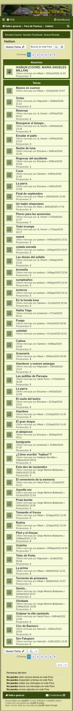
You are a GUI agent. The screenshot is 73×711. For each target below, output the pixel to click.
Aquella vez (24, 489)
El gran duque (25, 421)
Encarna (41, 151)
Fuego (20, 320)
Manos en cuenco (28, 87)
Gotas (20, 98)
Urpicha (21, 545)
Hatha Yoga (24, 310)
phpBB (24, 700)
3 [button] (37, 54)
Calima (20, 340)
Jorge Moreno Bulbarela (50, 470)
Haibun (9, 41)
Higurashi (42, 101)
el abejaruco (24, 431)
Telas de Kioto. (26, 555)
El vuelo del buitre (28, 398)
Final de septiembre (29, 193)
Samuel (41, 174)
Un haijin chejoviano (30, 203)
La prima (22, 568)
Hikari (40, 73)
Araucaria (22, 353)
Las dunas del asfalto (30, 257)
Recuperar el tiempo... (31, 123)
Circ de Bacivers (27, 626)
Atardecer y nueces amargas (35, 363)
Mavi (39, 206)
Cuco (19, 171)
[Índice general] (36, 10)
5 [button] (46, 54)
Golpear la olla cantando (32, 613)
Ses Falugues (25, 638)
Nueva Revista (51, 34)
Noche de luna (25, 148)
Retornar (22, 110)
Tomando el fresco (28, 512)
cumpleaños (24, 279)
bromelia (22, 269)
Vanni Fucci (43, 379)
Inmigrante (23, 442)
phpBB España (37, 703)
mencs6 (41, 629)
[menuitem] (10, 19)
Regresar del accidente (31, 158)
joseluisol (42, 313)
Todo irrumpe (25, 226)
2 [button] (33, 54)
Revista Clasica (13, 34)
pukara (41, 239)
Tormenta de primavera (31, 578)
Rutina (20, 522)
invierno (21, 290)
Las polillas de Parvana (31, 376)
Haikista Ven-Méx (46, 457)
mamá (20, 236)
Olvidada (22, 601)
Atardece (22, 411)
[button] (55, 54)
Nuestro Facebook (32, 34)
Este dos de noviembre (31, 467)
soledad (21, 330)
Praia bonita (24, 499)
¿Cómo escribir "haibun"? (34, 454)
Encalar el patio (26, 135)
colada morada (26, 246)
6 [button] (50, 54)
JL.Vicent (42, 113)
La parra (21, 183)
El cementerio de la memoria (35, 479)
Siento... (21, 588)
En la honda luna (27, 300)
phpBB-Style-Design (47, 705)
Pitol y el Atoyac (27, 532)
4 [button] (41, 54)
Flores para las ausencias (33, 214)
